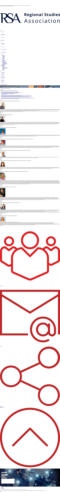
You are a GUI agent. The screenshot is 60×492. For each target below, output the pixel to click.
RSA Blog (3, 69)
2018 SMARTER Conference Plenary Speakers (6, 88)
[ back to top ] (1, 136)
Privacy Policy (2, 488)
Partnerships (3, 58)
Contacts (2, 487)
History (3, 57)
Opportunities (3, 64)
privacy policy (5, 484)
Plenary (1, 89)
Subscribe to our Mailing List (4, 84)
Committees (3, 56)
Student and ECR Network (5, 63)
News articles (3, 60)
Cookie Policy (30, 490)
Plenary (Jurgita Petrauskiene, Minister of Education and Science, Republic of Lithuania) (10, 98)
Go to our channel (3, 37)
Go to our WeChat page (3, 49)
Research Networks (4, 62)
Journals (3, 66)
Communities (2, 61)
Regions (3, 68)
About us (2, 54)
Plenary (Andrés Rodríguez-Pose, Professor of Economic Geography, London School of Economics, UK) (11, 92)
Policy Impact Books (4, 67)
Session (2, 89)
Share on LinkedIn (3, 77)
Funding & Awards (3, 65)
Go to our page (2, 31)
